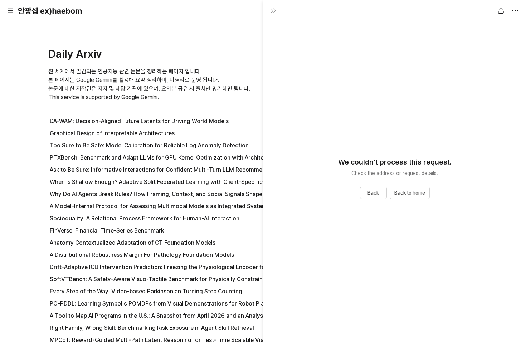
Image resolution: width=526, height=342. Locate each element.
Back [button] (373, 193)
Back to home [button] (409, 193)
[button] (10, 10)
